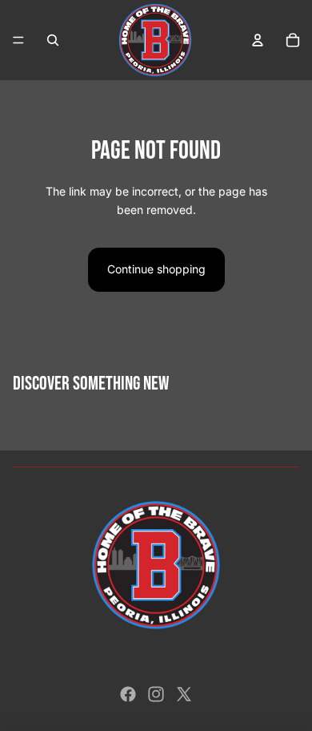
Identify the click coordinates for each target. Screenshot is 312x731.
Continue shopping (156, 269)
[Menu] (18, 40)
